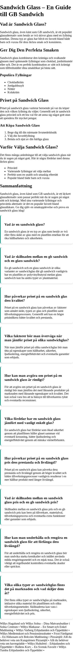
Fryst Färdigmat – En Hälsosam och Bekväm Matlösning (36, 635)
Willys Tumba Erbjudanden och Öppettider (33, 648)
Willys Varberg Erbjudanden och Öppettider (42, 630)
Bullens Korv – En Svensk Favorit (35, 646)
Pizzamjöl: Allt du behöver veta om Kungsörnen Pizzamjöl (36, 638)
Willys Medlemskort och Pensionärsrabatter (25, 633)
